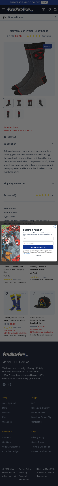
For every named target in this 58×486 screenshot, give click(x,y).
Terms (29, 253)
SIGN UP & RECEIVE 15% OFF (38, 247)
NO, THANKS (38, 255)
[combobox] (25, 243)
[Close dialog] (55, 226)
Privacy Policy (25, 253)
